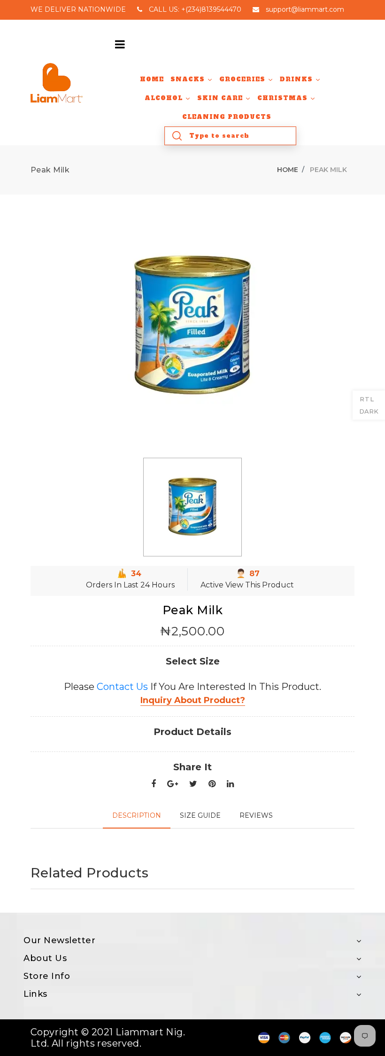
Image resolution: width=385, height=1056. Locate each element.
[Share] (153, 784)
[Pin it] (212, 784)
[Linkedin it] (230, 784)
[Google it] (172, 784)
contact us (122, 686)
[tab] (136, 816)
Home (287, 169)
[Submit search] (177, 136)
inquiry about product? (192, 700)
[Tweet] (193, 784)
